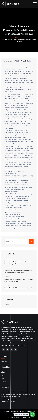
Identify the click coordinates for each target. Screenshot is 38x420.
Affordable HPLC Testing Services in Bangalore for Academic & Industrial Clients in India (18, 271)
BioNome (29, 61)
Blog (2, 378)
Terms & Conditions (14, 417)
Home (16, 37)
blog (21, 37)
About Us (4, 372)
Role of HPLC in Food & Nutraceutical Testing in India (18, 288)
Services (4, 362)
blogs (7, 304)
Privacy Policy (26, 417)
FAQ (2, 375)
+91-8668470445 (11, 402)
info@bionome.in (11, 399)
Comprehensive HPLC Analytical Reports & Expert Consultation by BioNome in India (17, 263)
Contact (3, 382)
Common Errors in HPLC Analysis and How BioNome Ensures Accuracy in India (18, 280)
